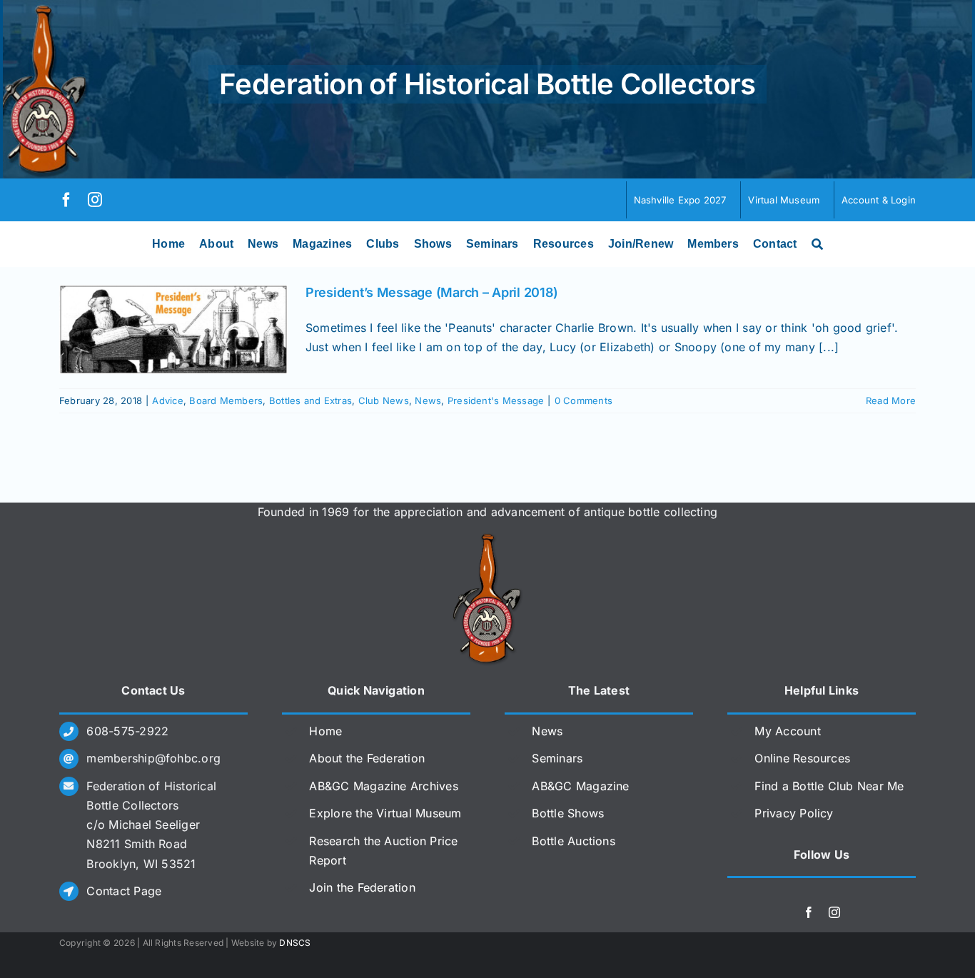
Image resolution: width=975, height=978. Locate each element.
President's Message (496, 400)
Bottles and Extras (310, 400)
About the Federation (367, 758)
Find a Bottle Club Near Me (829, 786)
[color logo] (487, 539)
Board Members (226, 400)
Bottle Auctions (573, 841)
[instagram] (95, 200)
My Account (787, 731)
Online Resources (802, 758)
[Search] (817, 244)
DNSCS (294, 942)
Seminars (557, 758)
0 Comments (583, 400)
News (428, 400)
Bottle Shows (568, 813)
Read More (891, 400)
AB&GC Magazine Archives (383, 786)
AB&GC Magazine (580, 786)
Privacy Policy (793, 813)
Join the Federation (362, 887)
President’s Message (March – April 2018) (431, 292)
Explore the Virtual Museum (385, 813)
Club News (383, 400)
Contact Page (123, 891)
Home (325, 731)
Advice (167, 400)
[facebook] (66, 200)
